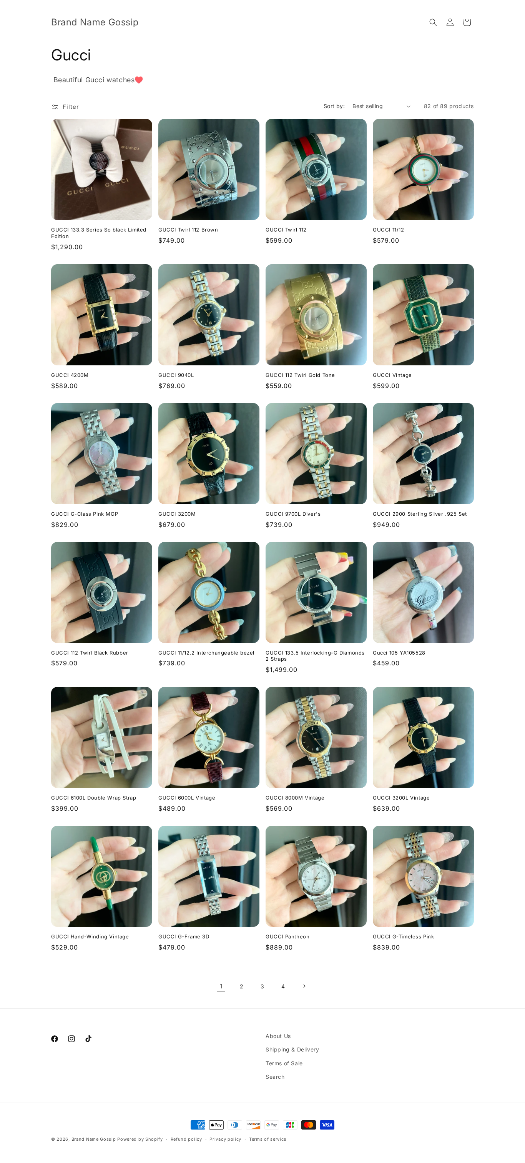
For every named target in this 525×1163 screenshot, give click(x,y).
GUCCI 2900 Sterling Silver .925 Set (420, 514)
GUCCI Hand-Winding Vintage (90, 936)
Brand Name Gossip (93, 1139)
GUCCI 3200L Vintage (401, 798)
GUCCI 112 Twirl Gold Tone (300, 375)
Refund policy (186, 1139)
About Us (278, 1036)
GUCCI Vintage (392, 375)
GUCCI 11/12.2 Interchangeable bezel (206, 653)
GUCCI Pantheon (287, 936)
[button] (433, 22)
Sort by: (334, 106)
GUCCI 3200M (177, 514)
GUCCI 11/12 (388, 230)
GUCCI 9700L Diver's (293, 514)
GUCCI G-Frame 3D (183, 936)
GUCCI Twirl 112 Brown (188, 230)
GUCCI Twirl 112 (286, 230)
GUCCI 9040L (176, 375)
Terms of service (267, 1139)
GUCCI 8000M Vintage (295, 798)
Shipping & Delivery (292, 1049)
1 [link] (221, 986)
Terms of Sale (284, 1063)
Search (275, 1076)
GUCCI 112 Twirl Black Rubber (89, 653)
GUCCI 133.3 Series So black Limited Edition (98, 233)
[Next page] (304, 986)
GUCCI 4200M (70, 375)
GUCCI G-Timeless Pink (403, 936)
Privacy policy (225, 1139)
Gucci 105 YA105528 (399, 653)
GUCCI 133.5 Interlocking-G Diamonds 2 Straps (315, 656)
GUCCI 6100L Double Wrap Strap (93, 798)
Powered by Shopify (140, 1139)
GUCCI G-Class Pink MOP (84, 514)
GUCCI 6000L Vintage (186, 798)
